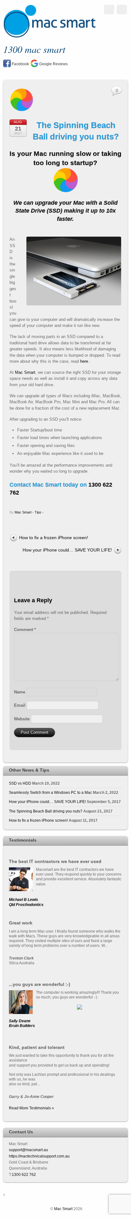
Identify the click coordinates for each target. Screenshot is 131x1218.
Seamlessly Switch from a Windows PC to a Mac (50, 792)
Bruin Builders (22, 1026)
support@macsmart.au (28, 1150)
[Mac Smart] (49, 35)
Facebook (20, 64)
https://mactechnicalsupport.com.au (39, 1156)
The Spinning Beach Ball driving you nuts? (45, 811)
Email (19, 705)
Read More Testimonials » (31, 1108)
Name (19, 692)
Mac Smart (25, 372)
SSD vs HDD (20, 783)
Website (22, 719)
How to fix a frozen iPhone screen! (53, 537)
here (84, 361)
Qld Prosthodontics (26, 904)
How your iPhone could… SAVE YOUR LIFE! (67, 549)
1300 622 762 (24, 1174)
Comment (25, 629)
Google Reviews (53, 64)
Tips (38, 512)
